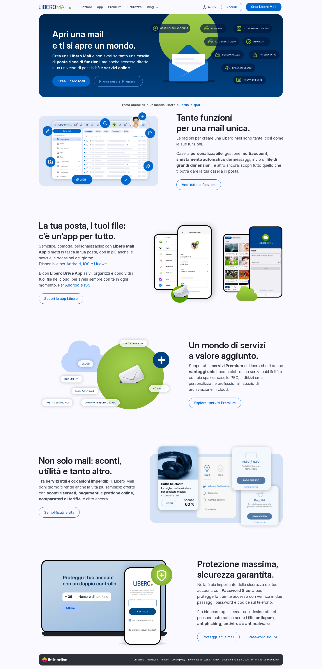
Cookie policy (178, 659)
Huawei (101, 264)
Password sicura (263, 637)
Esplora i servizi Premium (215, 403)
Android (73, 264)
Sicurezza (134, 7)
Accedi (231, 7)
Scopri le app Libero (61, 298)
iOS (86, 264)
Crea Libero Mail (263, 7)
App (100, 7)
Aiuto (212, 7)
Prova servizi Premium (118, 81)
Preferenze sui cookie (199, 659)
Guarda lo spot (188, 105)
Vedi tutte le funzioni (199, 184)
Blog (150, 7)
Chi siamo (138, 659)
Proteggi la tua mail (218, 637)
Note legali (152, 659)
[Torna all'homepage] (57, 7)
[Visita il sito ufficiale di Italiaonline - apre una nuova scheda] (54, 659)
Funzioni (85, 7)
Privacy (165, 659)
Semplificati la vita (59, 512)
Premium (114, 7)
